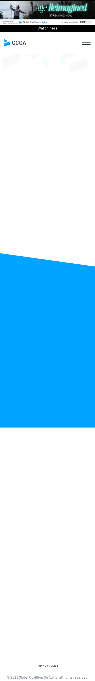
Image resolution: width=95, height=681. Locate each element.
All (10, 107)
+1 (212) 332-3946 (25, 556)
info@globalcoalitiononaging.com (39, 562)
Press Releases (59, 107)
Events (86, 107)
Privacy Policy (48, 665)
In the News (30, 107)
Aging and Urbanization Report (43, 217)
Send (81, 613)
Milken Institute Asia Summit (38, 139)
